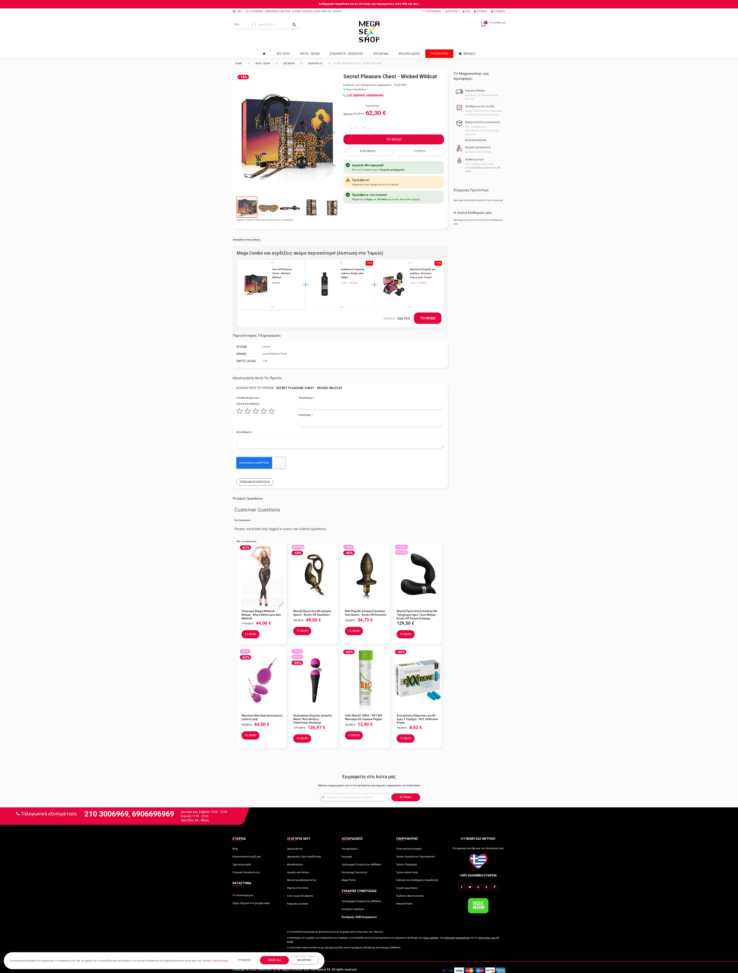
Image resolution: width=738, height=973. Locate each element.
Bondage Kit (315, 63)
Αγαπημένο (433, 11)
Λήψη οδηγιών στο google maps (251, 903)
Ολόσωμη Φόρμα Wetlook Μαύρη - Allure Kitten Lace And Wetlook (261, 615)
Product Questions (248, 498)
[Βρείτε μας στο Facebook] (462, 887)
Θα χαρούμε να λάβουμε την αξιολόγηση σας (478, 848)
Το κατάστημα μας (243, 895)
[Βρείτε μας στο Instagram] (478, 887)
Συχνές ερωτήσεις (407, 887)
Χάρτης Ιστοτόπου (298, 887)
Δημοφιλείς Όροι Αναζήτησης (304, 856)
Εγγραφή (482, 11)
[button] (244, 134)
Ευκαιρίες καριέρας (353, 909)
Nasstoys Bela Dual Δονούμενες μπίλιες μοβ (262, 717)
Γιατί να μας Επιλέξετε (300, 895)
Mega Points (349, 880)
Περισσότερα (220, 960)
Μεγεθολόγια (295, 864)
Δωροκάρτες (295, 848)
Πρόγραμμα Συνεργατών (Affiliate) (361, 864)
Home (238, 63)
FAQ (467, 11)
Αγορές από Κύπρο (298, 872)
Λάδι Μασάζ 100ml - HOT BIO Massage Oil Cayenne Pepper (363, 717)
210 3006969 (256, 11)
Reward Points (404, 903)
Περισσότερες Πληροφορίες (257, 335)
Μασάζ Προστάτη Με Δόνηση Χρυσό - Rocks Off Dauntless (312, 613)
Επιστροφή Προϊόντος (354, 872)
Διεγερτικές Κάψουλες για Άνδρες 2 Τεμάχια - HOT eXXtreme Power (417, 719)
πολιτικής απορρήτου (457, 937)
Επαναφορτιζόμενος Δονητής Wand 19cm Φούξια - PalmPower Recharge (312, 719)
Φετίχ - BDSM (262, 63)
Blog (235, 848)
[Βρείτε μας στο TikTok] (495, 887)
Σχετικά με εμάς (242, 864)
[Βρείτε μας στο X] (470, 887)
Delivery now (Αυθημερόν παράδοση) (417, 880)
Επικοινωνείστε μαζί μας (247, 856)
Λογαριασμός (349, 848)
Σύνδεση (499, 11)
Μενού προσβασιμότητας (302, 880)
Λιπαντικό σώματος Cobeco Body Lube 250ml (353, 273)
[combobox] (265, 24)
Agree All (274, 960)
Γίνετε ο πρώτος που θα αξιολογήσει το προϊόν (264, 220)
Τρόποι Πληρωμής (406, 864)
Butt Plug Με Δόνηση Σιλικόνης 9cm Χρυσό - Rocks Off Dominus (365, 613)
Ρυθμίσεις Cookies (297, 903)
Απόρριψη (304, 960)
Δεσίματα (289, 63)
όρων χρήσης (431, 937)
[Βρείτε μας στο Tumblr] (486, 887)
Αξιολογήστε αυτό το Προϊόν (257, 378)
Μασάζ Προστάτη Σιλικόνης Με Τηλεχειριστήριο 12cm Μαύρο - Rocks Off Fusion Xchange (417, 615)
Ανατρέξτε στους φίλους (246, 239)
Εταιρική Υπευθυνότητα (246, 872)
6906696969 (271, 11)
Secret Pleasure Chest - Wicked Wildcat (282, 273)
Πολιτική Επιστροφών (409, 848)
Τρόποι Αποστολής (407, 872)
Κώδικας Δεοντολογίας (410, 895)
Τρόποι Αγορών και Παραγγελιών (415, 856)
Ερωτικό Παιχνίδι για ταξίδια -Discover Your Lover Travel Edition (422, 273)
